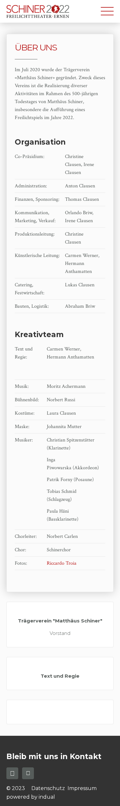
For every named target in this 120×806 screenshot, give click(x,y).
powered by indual (30, 797)
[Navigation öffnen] (107, 12)
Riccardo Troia (62, 563)
